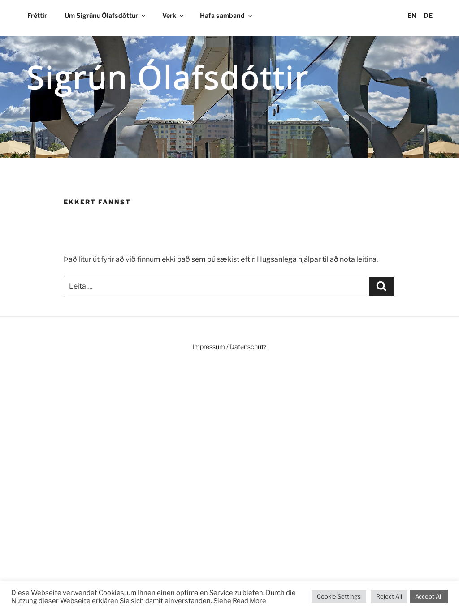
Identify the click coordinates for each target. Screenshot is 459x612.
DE (428, 16)
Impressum (208, 346)
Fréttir (37, 16)
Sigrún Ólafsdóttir (168, 76)
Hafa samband (222, 16)
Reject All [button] (389, 596)
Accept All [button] (428, 596)
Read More (249, 601)
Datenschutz (248, 346)
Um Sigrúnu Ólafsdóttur (101, 16)
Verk (169, 16)
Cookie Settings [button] (339, 596)
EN (411, 16)
